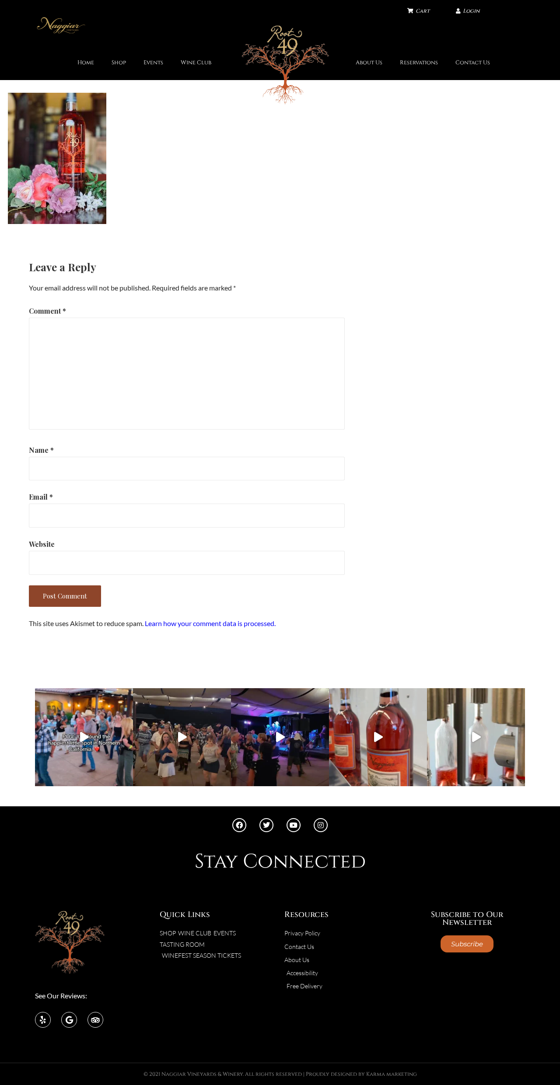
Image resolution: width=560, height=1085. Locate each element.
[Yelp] (43, 1020)
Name (41, 450)
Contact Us (472, 62)
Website (42, 544)
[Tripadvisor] (95, 1020)
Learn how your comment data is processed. (210, 623)
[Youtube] (294, 825)
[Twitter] (266, 825)
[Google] (69, 1020)
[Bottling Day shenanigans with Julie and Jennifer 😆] (378, 737)
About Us (369, 62)
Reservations (419, 62)
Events (153, 62)
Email (41, 496)
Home (85, 62)
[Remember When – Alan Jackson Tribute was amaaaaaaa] (280, 737)
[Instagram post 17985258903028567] (182, 737)
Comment (47, 310)
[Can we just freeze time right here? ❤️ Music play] (84, 737)
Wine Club (196, 62)
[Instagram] (321, 825)
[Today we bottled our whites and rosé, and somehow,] (476, 737)
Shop (119, 62)
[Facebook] (239, 825)
